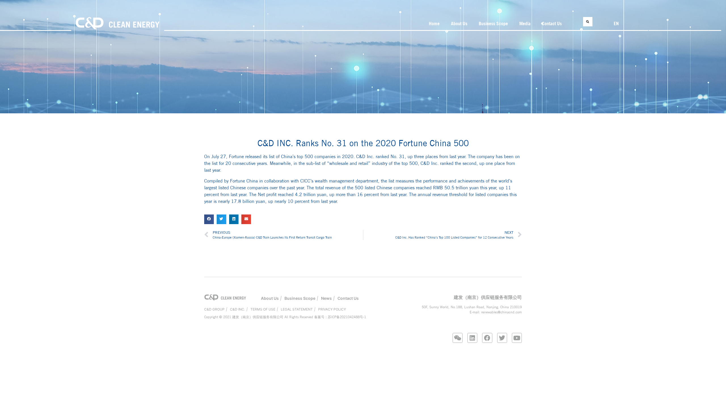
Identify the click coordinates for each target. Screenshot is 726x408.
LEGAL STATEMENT (297, 309)
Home (434, 23)
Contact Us (552, 23)
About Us (459, 23)
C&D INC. (237, 309)
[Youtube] (517, 338)
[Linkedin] (472, 338)
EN (616, 23)
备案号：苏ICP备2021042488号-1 (340, 317)
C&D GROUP (214, 309)
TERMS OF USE (262, 309)
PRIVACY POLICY (332, 309)
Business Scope (493, 23)
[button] (587, 21)
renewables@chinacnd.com (501, 312)
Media (525, 23)
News (326, 298)
